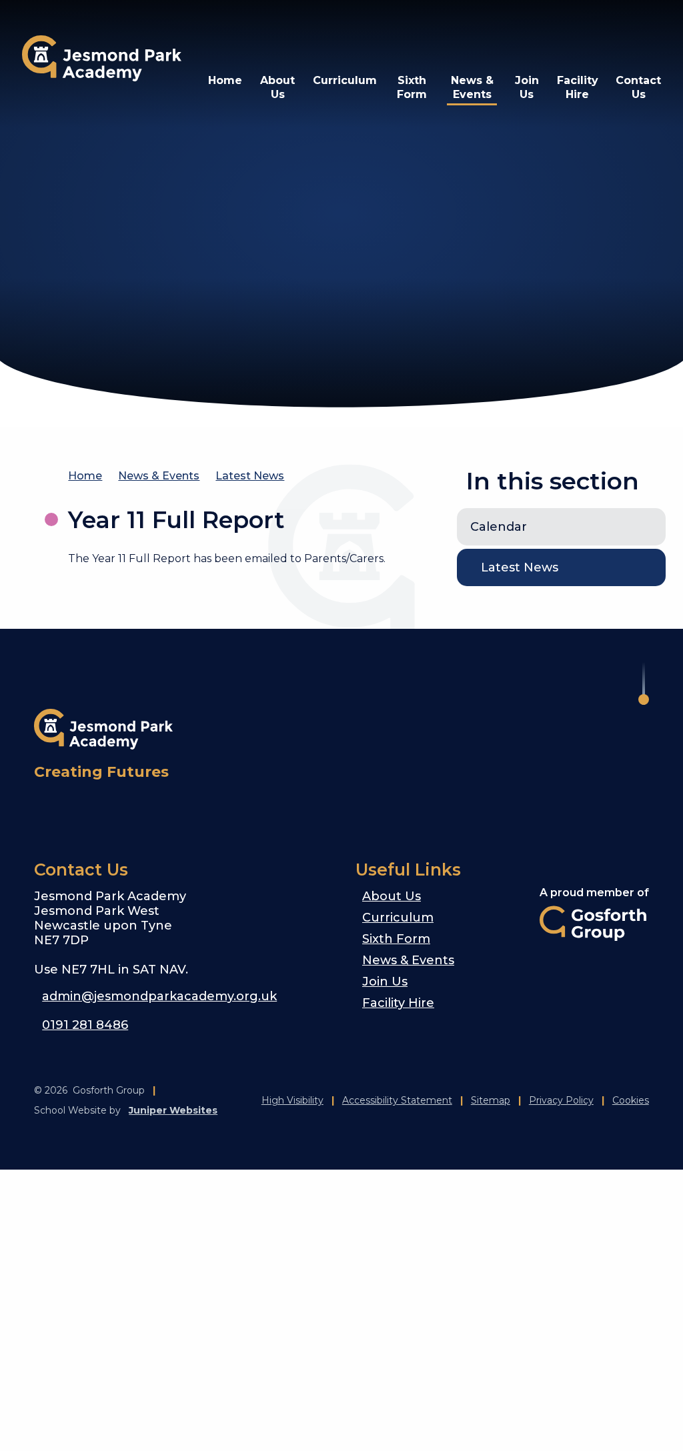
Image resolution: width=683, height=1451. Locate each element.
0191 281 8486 (85, 1025)
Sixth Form (396, 939)
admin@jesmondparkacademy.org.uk (159, 996)
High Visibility (292, 1100)
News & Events (158, 475)
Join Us (385, 981)
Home (85, 475)
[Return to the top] (643, 683)
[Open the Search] (613, 33)
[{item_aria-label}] (50, 810)
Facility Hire (398, 1003)
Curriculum (398, 917)
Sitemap (490, 1100)
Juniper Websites (173, 1110)
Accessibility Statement (397, 1100)
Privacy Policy (561, 1100)
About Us (391, 896)
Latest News (249, 475)
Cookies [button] (630, 1100)
